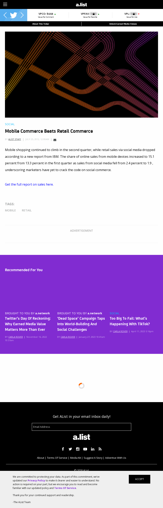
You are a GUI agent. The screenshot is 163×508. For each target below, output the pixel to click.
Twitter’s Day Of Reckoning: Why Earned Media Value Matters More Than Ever (28, 323)
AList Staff (14, 139)
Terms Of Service (57, 458)
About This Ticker (40, 23)
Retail (27, 210)
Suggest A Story (93, 458)
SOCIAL (114, 313)
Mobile (10, 210)
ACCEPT (139, 479)
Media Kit (75, 458)
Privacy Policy (36, 480)
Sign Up (113, 4)
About (40, 458)
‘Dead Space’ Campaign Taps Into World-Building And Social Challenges (81, 323)
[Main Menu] (5, 4)
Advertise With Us (115, 458)
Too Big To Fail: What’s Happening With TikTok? (130, 320)
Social (10, 124)
